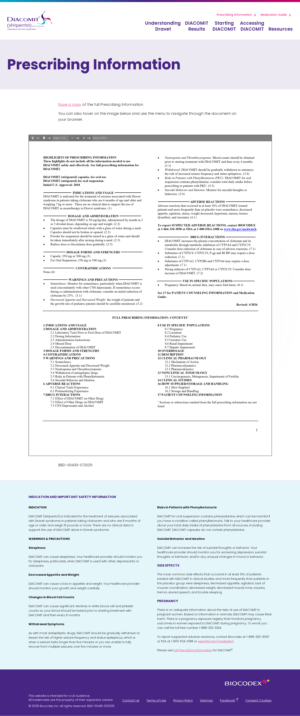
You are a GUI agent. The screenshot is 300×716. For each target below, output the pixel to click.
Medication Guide (274, 15)
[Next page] (46, 138)
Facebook (227, 700)
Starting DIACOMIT (224, 26)
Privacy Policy (183, 700)
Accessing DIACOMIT (252, 26)
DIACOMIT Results (196, 26)
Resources (280, 29)
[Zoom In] (86, 138)
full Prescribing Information (193, 650)
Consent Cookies (258, 700)
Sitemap (206, 700)
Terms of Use (156, 700)
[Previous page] (35, 138)
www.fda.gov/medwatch (216, 641)
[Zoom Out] (74, 138)
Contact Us (130, 700)
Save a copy (69, 104)
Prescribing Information (234, 15)
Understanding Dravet (163, 26)
